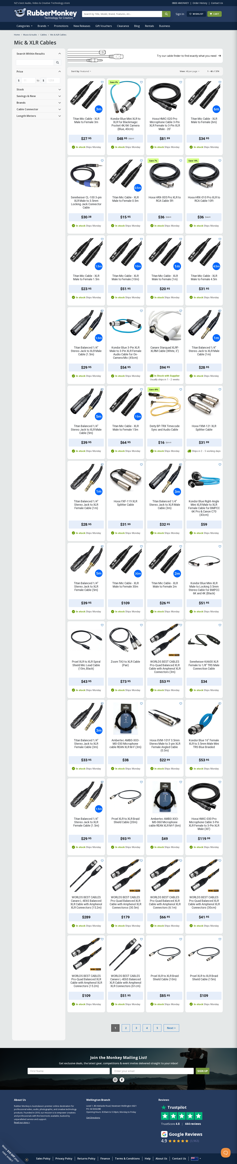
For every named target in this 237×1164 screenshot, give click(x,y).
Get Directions (93, 1117)
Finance (105, 1158)
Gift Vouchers (103, 26)
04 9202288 (95, 1108)
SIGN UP (202, 1071)
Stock (20, 89)
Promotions (61, 26)
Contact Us (217, 3)
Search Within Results (31, 53)
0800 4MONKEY (180, 3)
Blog (137, 26)
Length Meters (26, 116)
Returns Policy (86, 1158)
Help (148, 1158)
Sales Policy (43, 1158)
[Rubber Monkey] (45, 18)
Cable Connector (27, 109)
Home (17, 34)
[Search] (166, 14)
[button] (13, 1151)
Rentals (149, 26)
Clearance (123, 26)
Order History (200, 3)
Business (164, 26)
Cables (43, 34)
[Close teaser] (26, 1159)
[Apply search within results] (57, 62)
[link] (115, 1079)
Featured (80, 71)
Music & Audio (30, 34)
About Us (161, 1158)
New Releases (82, 26)
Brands (42, 26)
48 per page (189, 71)
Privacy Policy (63, 1158)
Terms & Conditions (127, 1158)
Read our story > (22, 1122)
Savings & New (26, 96)
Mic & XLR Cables (58, 34)
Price (20, 71)
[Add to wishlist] (102, 82)
